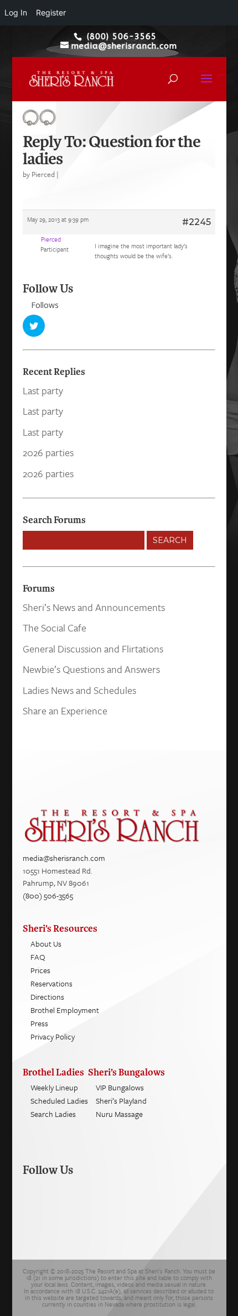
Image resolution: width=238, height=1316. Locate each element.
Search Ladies (53, 1114)
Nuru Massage (119, 1114)
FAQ (37, 957)
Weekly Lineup (54, 1087)
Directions (47, 996)
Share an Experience (65, 710)
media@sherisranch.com (64, 858)
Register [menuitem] (51, 12)
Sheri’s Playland (121, 1100)
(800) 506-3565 (48, 895)
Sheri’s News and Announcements (94, 607)
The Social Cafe (54, 627)
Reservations (51, 983)
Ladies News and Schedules (79, 690)
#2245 (196, 222)
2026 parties (48, 452)
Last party (43, 390)
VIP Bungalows (120, 1087)
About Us (45, 943)
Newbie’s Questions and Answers (91, 669)
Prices (40, 970)
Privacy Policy (52, 1036)
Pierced (43, 174)
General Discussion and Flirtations (93, 648)
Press (39, 1023)
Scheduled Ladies (59, 1100)
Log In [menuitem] (15, 12)
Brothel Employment (64, 1010)
